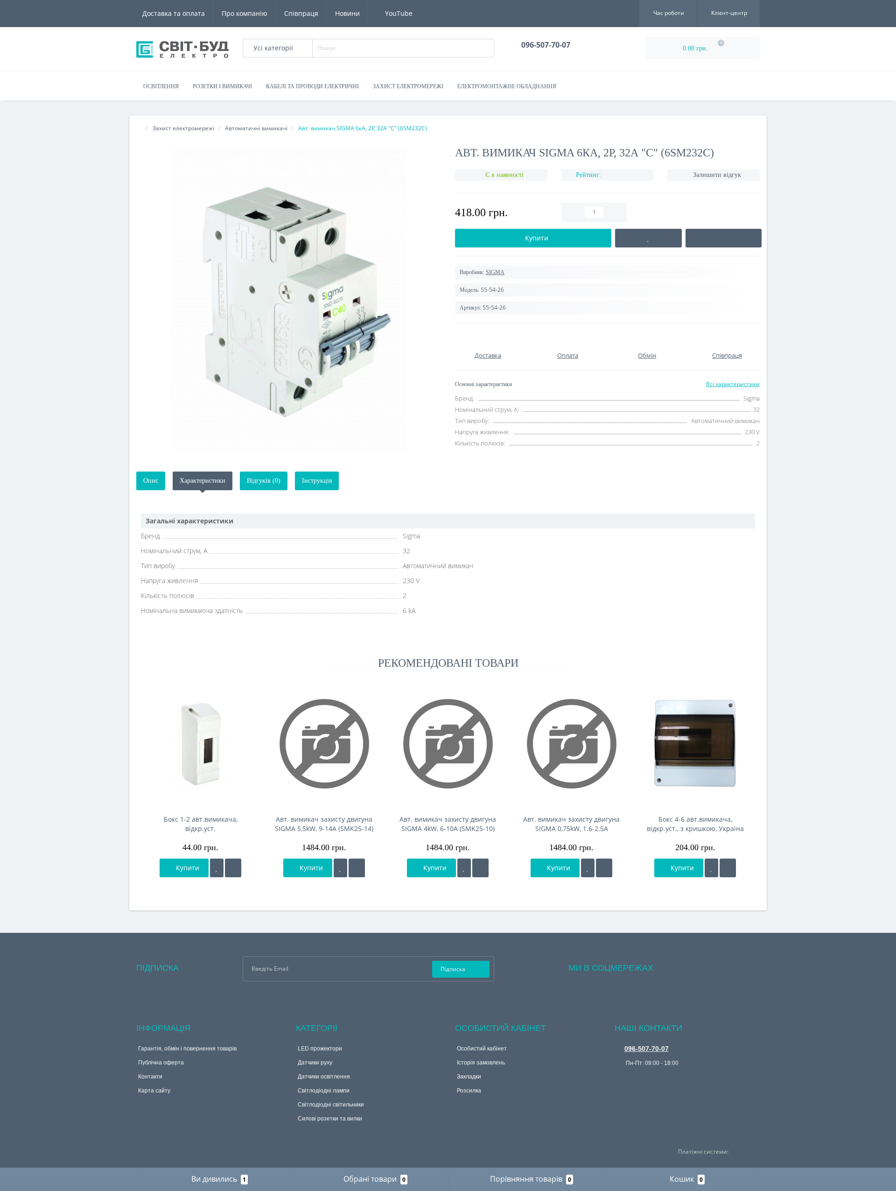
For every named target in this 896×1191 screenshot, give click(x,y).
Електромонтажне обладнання (506, 86)
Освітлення (161, 86)
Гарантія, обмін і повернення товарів (187, 1048)
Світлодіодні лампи (324, 1090)
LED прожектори (320, 1048)
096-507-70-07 (646, 1048)
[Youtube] (698, 966)
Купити (186, 867)
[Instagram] (685, 966)
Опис (150, 480)
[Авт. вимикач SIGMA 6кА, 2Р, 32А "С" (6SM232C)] (288, 300)
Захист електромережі (408, 86)
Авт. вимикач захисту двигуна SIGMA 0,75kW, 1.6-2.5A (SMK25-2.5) (571, 824)
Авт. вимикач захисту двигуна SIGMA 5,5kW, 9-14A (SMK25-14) (324, 824)
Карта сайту (154, 1090)
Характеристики (202, 480)
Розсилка (469, 1090)
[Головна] (139, 128)
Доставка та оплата (173, 13)
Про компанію (244, 13)
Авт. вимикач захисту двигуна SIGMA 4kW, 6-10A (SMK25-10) (447, 824)
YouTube (398, 13)
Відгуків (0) (263, 480)
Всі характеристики (733, 384)
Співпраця (301, 13)
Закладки (469, 1076)
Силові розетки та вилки (330, 1118)
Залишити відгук (717, 174)
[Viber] (621, 1077)
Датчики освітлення (324, 1076)
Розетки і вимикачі (222, 86)
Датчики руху (315, 1062)
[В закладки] (217, 868)
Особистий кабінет (482, 1048)
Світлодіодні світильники (331, 1104)
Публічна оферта (161, 1062)
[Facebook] (673, 966)
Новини (347, 13)
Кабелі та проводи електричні (312, 86)
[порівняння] (233, 868)
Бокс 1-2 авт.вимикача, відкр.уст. (201, 824)
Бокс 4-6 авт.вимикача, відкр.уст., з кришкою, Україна (695, 824)
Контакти (150, 1076)
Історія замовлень (481, 1062)
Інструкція (317, 480)
